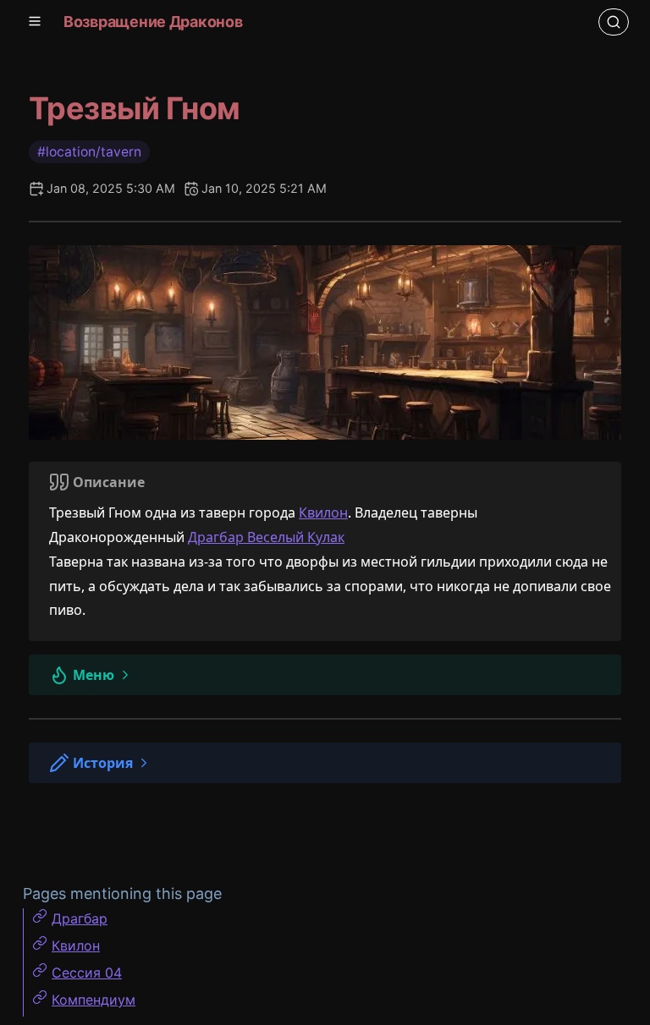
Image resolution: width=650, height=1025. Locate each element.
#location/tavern (89, 152)
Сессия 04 (87, 972)
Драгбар (79, 918)
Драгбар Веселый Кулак (266, 537)
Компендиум (93, 999)
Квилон (323, 512)
